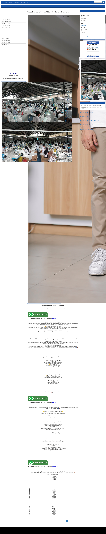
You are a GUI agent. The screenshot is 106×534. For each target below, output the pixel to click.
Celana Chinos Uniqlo (86, 130)
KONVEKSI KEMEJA (5, 15)
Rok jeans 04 (84, 116)
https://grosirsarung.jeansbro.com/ (86, 37)
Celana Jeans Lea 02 (96, 107)
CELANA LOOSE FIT (5, 10)
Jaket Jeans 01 (87, 107)
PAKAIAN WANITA (4, 17)
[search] (103, 2)
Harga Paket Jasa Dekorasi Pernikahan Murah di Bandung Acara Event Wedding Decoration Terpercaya (77, 531)
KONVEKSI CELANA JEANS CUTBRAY (8, 34)
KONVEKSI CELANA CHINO (6, 23)
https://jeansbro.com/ (84, 34)
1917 (74, 520)
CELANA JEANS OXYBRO (6, 19)
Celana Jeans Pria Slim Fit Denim (90, 120)
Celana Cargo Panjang (86, 112)
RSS (70, 528)
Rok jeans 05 (102, 105)
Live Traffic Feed (92, 42)
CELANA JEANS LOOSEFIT (6, 29)
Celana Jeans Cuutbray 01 (90, 105)
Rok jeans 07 (90, 107)
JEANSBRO (4, 2)
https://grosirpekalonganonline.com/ (86, 36)
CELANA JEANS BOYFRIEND (6, 36)
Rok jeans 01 (83, 105)
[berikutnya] (76, 521)
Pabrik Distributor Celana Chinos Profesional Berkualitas (63, 517)
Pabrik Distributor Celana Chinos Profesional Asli (50, 517)
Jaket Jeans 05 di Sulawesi (90, 52)
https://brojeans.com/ (84, 35)
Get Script (89, 56)
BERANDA (10, 2)
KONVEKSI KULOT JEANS (6, 42)
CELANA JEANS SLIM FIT (6, 27)
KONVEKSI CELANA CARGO (6, 12)
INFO (21, 2)
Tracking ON (95, 56)
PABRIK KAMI (4, 6)
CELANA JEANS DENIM (5, 38)
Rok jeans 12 (98, 105)
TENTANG (9, 6)
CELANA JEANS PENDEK (6, 25)
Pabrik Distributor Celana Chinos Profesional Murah (36, 517)
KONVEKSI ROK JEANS (5, 44)
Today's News (82, 528)
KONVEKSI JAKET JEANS (6, 40)
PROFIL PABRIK (16, 2)
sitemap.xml (74, 528)
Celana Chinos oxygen (86, 124)
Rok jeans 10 (85, 107)
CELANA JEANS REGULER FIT (6, 21)
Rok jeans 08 (82, 107)
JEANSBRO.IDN (83, 25)
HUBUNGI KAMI (25, 2)
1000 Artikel (77, 528)
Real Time (92, 56)
